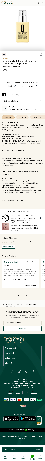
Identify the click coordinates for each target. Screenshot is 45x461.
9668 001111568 (14, 393)
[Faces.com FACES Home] (7, 3)
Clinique (6, 58)
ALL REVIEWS (22, 295)
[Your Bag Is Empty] (42, 3)
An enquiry (35, 393)
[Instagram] (26, 371)
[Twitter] (33, 371)
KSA (29, 430)
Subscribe (22, 328)
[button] (27, 430)
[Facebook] (12, 371)
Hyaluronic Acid (9, 172)
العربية (34, 430)
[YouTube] (19, 371)
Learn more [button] (29, 95)
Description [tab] (8, 117)
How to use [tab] (22, 117)
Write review (8, 247)
